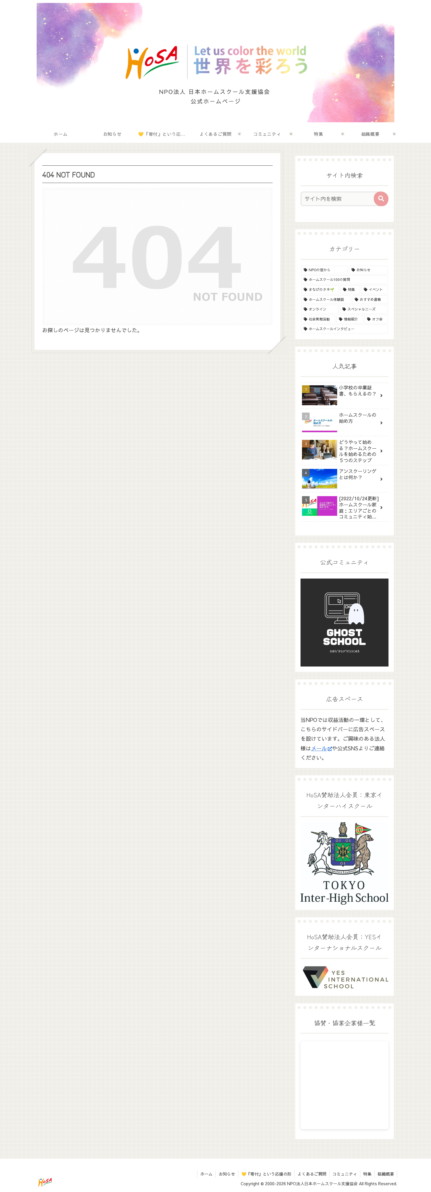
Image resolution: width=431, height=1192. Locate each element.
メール (319, 748)
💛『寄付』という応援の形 (266, 1174)
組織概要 (386, 1174)
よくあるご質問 (312, 1174)
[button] (381, 198)
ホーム (206, 1174)
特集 (367, 1174)
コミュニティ (344, 1174)
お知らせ (227, 1174)
